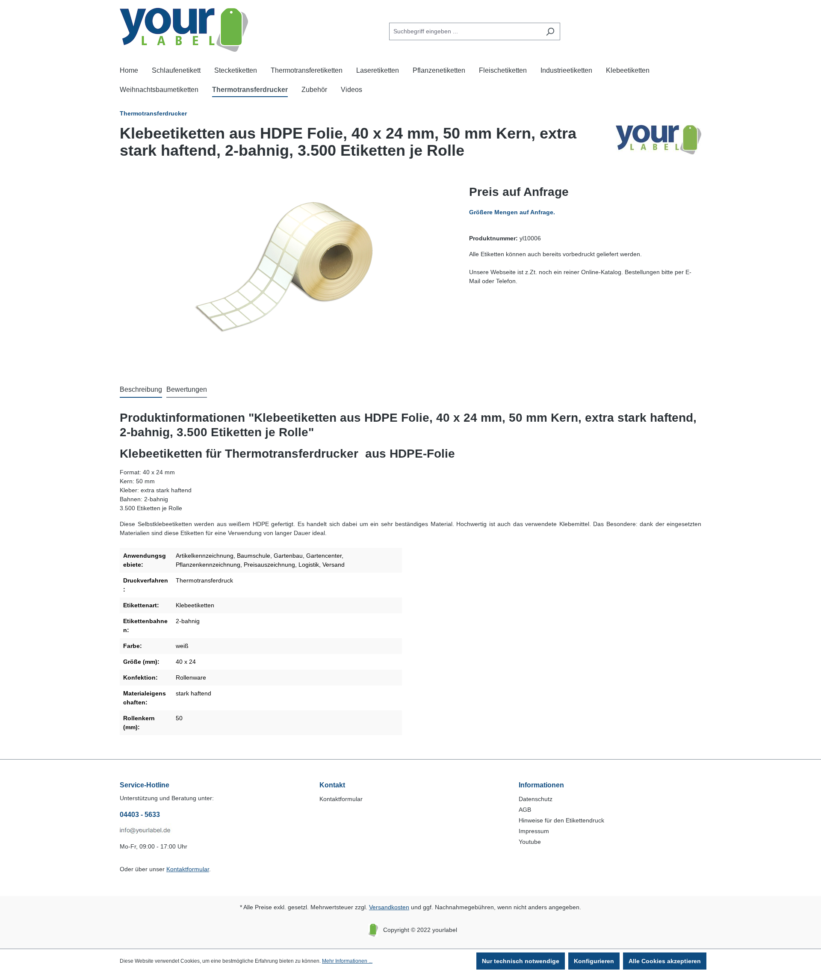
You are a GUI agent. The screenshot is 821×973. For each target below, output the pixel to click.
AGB (525, 809)
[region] (286, 275)
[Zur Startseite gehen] (184, 30)
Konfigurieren (594, 961)
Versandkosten (389, 907)
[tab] (141, 390)
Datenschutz (535, 799)
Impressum (534, 831)
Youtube (530, 841)
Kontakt (332, 785)
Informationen (541, 785)
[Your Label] (658, 145)
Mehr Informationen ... (347, 961)
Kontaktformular (187, 869)
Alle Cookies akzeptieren (665, 961)
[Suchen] (550, 31)
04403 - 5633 (140, 814)
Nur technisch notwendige (520, 961)
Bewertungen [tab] (186, 389)
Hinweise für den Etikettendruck (561, 820)
